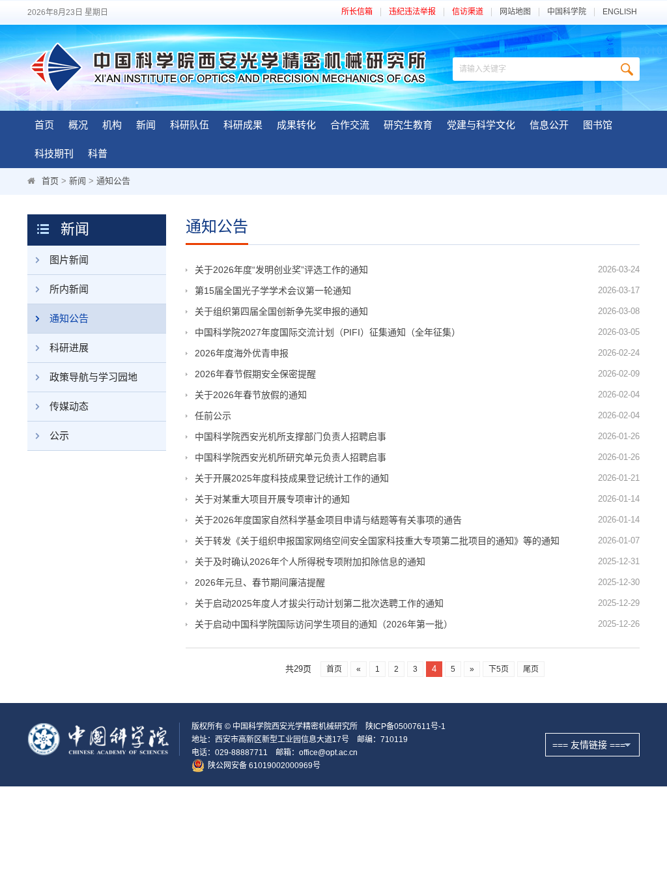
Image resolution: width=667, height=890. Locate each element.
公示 (59, 435)
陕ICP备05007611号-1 (405, 726)
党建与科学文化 (481, 124)
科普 (97, 153)
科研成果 (243, 124)
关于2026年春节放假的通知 (251, 395)
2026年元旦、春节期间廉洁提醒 (260, 582)
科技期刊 (54, 153)
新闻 (146, 124)
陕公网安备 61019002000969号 (264, 765)
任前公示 (213, 415)
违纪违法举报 (412, 12)
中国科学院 (566, 12)
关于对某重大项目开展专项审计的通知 (272, 499)
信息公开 (549, 124)
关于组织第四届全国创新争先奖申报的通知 (281, 311)
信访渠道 (467, 12)
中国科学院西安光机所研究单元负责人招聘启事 (290, 457)
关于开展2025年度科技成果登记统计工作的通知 (292, 478)
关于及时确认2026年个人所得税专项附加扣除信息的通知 (310, 561)
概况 (78, 124)
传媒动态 (69, 406)
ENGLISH (620, 12)
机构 (112, 124)
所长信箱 (357, 12)
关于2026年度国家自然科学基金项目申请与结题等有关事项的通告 (328, 520)
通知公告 (113, 181)
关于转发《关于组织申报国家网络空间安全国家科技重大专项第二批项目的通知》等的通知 (377, 541)
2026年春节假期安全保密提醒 (255, 374)
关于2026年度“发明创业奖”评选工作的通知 (281, 270)
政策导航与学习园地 (93, 376)
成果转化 (296, 124)
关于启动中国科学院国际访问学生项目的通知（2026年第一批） (324, 624)
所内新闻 (69, 288)
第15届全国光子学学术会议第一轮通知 (273, 290)
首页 (44, 124)
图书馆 (597, 124)
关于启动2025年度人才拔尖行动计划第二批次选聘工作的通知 (319, 603)
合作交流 (349, 124)
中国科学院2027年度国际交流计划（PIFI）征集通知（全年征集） (328, 332)
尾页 (531, 669)
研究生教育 (408, 124)
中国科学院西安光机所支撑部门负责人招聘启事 (290, 436)
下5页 (499, 669)
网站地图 (515, 12)
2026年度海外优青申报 (242, 353)
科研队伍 (189, 124)
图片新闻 (69, 259)
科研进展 (69, 347)
